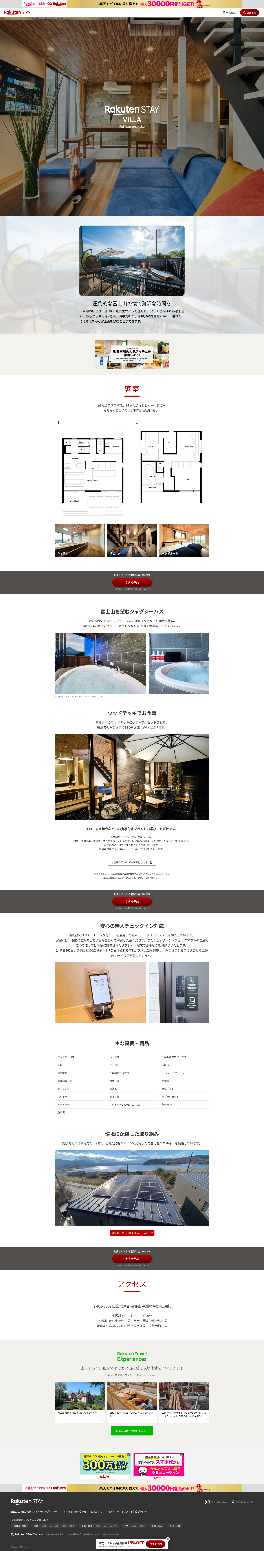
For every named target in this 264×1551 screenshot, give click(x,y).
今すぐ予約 (132, 582)
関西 (126, 1525)
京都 (142, 1525)
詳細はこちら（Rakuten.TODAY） (131, 1233)
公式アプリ (97, 1511)
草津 (72, 1525)
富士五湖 (54, 1525)
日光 (64, 1525)
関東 (36, 1525)
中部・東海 (86, 1525)
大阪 (134, 1525)
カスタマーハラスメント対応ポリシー (127, 1511)
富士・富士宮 (110, 1525)
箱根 (44, 1525)
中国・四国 (156, 1525)
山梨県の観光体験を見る (129, 1431)
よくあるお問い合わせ (74, 1511)
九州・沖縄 (174, 1525)
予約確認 (231, 12)
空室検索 (251, 12)
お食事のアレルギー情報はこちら (129, 862)
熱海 (98, 1525)
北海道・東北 (20, 1525)
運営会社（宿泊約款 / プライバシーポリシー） (34, 1511)
